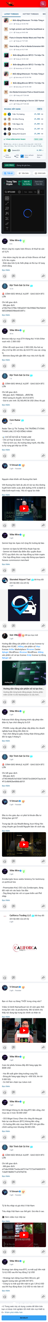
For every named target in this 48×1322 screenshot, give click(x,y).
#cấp (29, 655)
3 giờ (11, 990)
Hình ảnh (41, 173)
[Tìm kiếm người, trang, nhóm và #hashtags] (43, 4)
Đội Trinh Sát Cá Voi (19, 285)
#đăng (21, 646)
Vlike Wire (14, 240)
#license (30, 649)
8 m (11, 244)
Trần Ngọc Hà (17, 124)
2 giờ (11, 469)
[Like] (24, 276)
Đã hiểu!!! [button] (24, 1318)
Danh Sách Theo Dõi (39, 183)
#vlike (11, 649)
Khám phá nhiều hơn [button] (14, 1312)
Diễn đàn (17, 156)
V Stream (14, 465)
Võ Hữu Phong (18, 119)
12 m (11, 289)
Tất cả (10, 173)
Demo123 (16, 150)
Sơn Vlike (14, 635)
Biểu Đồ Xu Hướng (27, 183)
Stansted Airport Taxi (20, 579)
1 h (11, 379)
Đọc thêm (6, 270)
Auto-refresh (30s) (29, 156)
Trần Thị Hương (18, 114)
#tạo (38, 646)
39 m (11, 334)
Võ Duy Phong (18, 129)
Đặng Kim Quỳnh (19, 134)
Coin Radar (15, 420)
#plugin (5, 652)
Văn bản (25, 173)
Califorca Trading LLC (20, 915)
